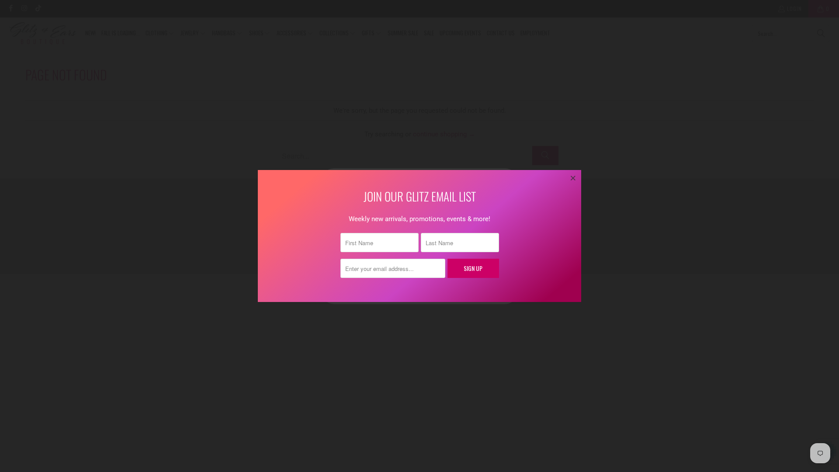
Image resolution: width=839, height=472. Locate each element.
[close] (573, 178)
